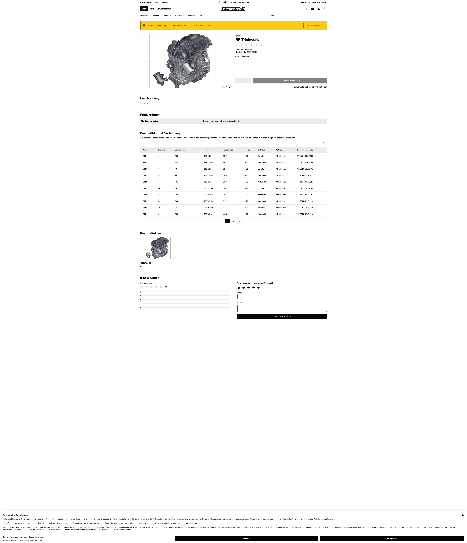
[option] (239, 221)
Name (240, 292)
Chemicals (167, 15)
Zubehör (155, 15)
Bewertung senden (282, 317)
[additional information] (239, 120)
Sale (200, 15)
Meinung (241, 302)
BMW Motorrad (164, 8)
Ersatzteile (144, 15)
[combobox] (297, 15)
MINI (151, 8)
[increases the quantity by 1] (247, 81)
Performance (179, 15)
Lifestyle (191, 15)
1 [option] (227, 221)
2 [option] (233, 221)
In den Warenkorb (290, 80)
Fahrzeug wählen (314, 25)
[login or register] (318, 8)
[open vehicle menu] (312, 8)
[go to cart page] (324, 8)
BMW (144, 8)
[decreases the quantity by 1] (239, 81)
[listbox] (233, 221)
